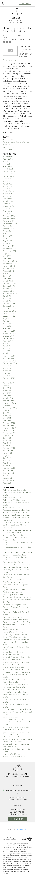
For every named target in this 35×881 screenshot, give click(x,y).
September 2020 (10, 269)
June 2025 (7, 184)
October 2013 (8, 431)
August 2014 (8, 411)
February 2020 (9, 284)
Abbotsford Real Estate (12, 498)
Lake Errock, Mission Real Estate (16, 640)
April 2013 (7, 443)
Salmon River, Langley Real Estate (17, 709)
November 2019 (9, 289)
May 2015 (7, 393)
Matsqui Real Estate (11, 655)
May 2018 (7, 326)
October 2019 (8, 291)
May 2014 (7, 418)
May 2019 (7, 299)
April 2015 (7, 396)
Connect (25, 3)
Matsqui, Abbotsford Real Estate (16, 657)
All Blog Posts (8, 139)
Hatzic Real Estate (10, 630)
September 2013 (10, 433)
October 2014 (8, 406)
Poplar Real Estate (10, 682)
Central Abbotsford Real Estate (16, 522)
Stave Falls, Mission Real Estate (19, 39)
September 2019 (10, 294)
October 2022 (9, 226)
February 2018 (9, 331)
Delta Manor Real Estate (13, 562)
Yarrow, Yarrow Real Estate (14, 757)
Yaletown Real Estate (11, 754)
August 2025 (8, 179)
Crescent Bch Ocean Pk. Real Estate (17, 552)
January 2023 (9, 219)
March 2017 (7, 353)
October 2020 (9, 266)
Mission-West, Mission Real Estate (17, 670)
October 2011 (8, 478)
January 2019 (8, 306)
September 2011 (9, 480)
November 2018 (9, 311)
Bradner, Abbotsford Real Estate (16, 515)
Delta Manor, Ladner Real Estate (16, 565)
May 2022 (7, 239)
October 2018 (8, 314)
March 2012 (8, 466)
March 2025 (8, 189)
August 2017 (8, 341)
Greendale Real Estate (12, 617)
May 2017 (7, 348)
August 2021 (8, 254)
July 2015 (7, 388)
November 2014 (9, 403)
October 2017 (8, 336)
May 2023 (7, 209)
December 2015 (9, 381)
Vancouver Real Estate (12, 729)
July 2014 (7, 413)
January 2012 (8, 471)
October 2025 (9, 174)
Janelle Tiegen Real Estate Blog (16, 142)
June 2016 (7, 371)
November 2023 (10, 206)
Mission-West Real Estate (13, 667)
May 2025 (7, 186)
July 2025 (7, 181)
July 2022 (7, 234)
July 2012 (7, 458)
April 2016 (7, 373)
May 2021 (7, 256)
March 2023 (8, 214)
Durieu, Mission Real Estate (14, 580)
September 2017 (10, 338)
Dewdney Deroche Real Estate (15, 567)
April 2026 (7, 166)
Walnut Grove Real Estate (13, 737)
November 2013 (9, 428)
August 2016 (8, 366)
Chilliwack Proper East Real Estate (17, 530)
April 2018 (7, 328)
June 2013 (7, 438)
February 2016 (9, 378)
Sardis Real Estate (10, 717)
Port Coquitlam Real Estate (14, 687)
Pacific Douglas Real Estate (14, 679)
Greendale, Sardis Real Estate (15, 620)
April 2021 (7, 259)
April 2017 (7, 351)
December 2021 (9, 246)
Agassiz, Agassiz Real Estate (15, 512)
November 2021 (9, 249)
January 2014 (8, 426)
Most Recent (8, 156)
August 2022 (8, 231)
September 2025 (10, 176)
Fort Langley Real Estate (13, 595)
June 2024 (7, 194)
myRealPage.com (21, 829)
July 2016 (7, 368)
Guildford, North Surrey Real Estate (17, 622)
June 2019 (7, 296)
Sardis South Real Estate (13, 719)
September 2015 (10, 386)
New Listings (8, 144)
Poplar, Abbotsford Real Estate (15, 684)
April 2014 (7, 421)
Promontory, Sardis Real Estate (15, 692)
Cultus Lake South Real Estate (15, 555)
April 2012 (7, 463)
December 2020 (10, 261)
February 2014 (9, 423)
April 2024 (7, 199)
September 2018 (10, 316)
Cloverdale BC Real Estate (14, 535)
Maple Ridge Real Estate (13, 652)
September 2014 (10, 408)
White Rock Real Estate (12, 742)
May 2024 (7, 196)
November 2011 (9, 475)
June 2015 (7, 391)
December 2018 (9, 308)
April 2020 (7, 279)
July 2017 (6, 343)
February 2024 (9, 204)
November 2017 (9, 333)
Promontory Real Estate (12, 689)
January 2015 (8, 401)
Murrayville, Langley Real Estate (16, 672)
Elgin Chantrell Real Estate (14, 590)
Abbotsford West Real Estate (15, 500)
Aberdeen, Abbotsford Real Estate (17, 510)
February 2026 (9, 171)
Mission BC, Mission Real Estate (16, 662)
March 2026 (8, 169)
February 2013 (9, 448)
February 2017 (9, 356)
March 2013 (8, 446)
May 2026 (7, 164)
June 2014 (7, 416)
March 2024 (8, 201)
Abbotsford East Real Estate (14, 490)
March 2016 (8, 376)
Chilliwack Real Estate (12, 532)
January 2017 (8, 358)
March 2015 (8, 398)
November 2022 (10, 224)
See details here (9, 60)
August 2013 (8, 436)
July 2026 (7, 161)
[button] (17, 819)
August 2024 (8, 191)
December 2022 (10, 221)
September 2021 (10, 251)
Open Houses (8, 147)
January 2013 (8, 451)
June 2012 (7, 461)
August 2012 (8, 456)
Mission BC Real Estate (12, 660)
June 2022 (7, 236)
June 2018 (7, 323)
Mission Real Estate (11, 665)
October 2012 (8, 453)
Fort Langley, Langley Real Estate (17, 597)
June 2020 (7, 276)
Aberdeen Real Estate (12, 507)
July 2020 (7, 274)
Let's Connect (17, 819)
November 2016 (9, 361)
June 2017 (7, 346)
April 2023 (7, 211)
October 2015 (8, 383)
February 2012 (9, 468)
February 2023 (9, 216)
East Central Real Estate (13, 582)
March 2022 (8, 244)
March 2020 (8, 281)
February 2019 (9, 303)
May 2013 (7, 441)
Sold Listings (8, 149)
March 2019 (8, 301)
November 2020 (10, 264)
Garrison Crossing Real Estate (15, 605)
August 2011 (7, 483)
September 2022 (10, 229)
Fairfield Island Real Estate (14, 592)
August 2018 (8, 318)
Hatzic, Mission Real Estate (14, 632)
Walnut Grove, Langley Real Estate (17, 739)
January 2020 (9, 286)
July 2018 (6, 321)
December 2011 (9, 473)
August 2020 (8, 271)
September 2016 (10, 363)
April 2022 (7, 241)
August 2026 (8, 159)
